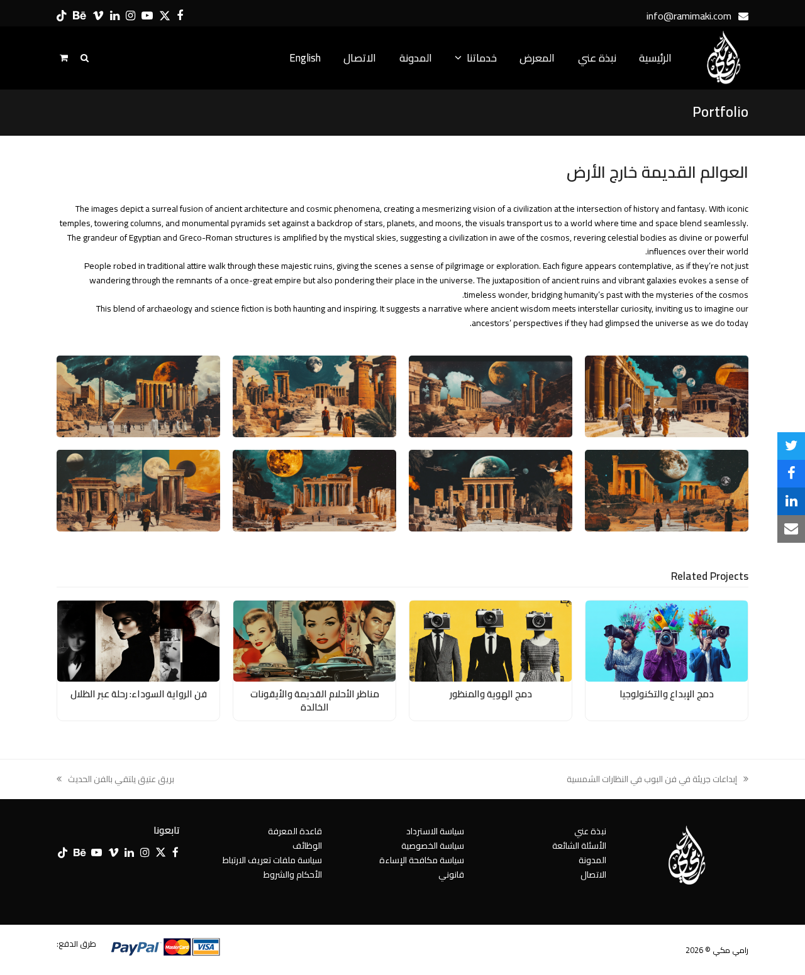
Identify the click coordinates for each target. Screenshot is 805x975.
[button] (791, 446)
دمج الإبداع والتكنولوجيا (666, 694)
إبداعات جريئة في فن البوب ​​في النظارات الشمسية (657, 779)
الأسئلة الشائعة (579, 845)
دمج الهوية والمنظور (491, 694)
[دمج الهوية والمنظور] (490, 640)
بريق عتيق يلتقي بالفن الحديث (121, 779)
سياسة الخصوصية (432, 845)
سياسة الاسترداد (435, 831)
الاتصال (593, 874)
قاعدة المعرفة (295, 831)
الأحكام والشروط (293, 874)
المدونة (592, 860)
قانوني (451, 874)
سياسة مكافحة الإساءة (421, 860)
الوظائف (307, 845)
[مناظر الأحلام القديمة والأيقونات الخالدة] (314, 640)
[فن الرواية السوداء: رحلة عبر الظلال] (138, 640)
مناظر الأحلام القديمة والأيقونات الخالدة (314, 700)
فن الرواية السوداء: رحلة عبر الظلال (138, 694)
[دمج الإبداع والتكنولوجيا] (667, 640)
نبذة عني (590, 831)
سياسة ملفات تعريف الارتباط (272, 860)
